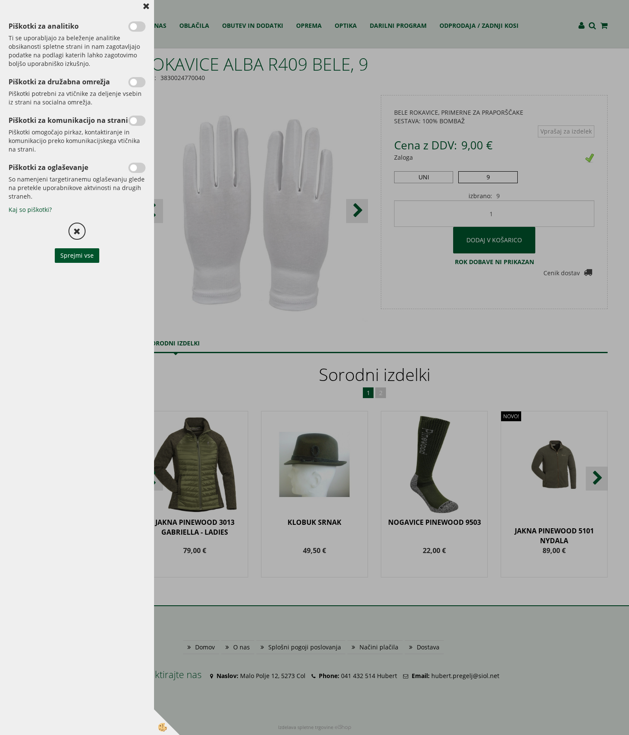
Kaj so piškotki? (30, 209)
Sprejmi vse (77, 255)
